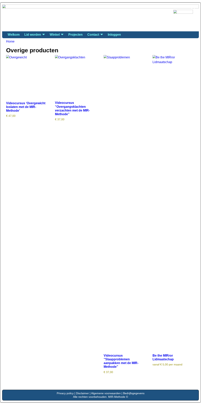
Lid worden (32, 34)
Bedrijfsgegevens (133, 393)
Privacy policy (65, 393)
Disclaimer (82, 393)
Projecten (75, 34)
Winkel (55, 34)
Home (10, 41)
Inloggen (114, 34)
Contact (93, 34)
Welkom (14, 34)
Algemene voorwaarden (106, 393)
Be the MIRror (29, 11)
